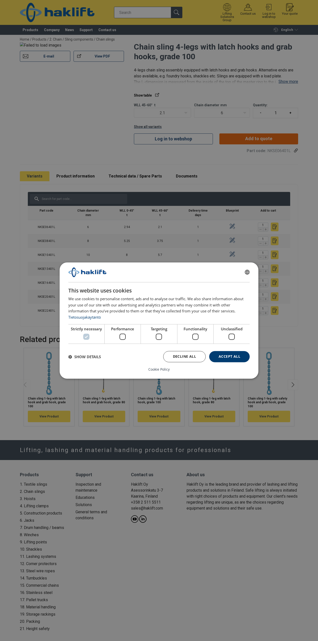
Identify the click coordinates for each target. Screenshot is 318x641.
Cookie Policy (159, 369)
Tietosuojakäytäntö (84, 317)
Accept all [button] (229, 356)
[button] (84, 356)
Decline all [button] (184, 356)
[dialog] (159, 320)
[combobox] (247, 272)
